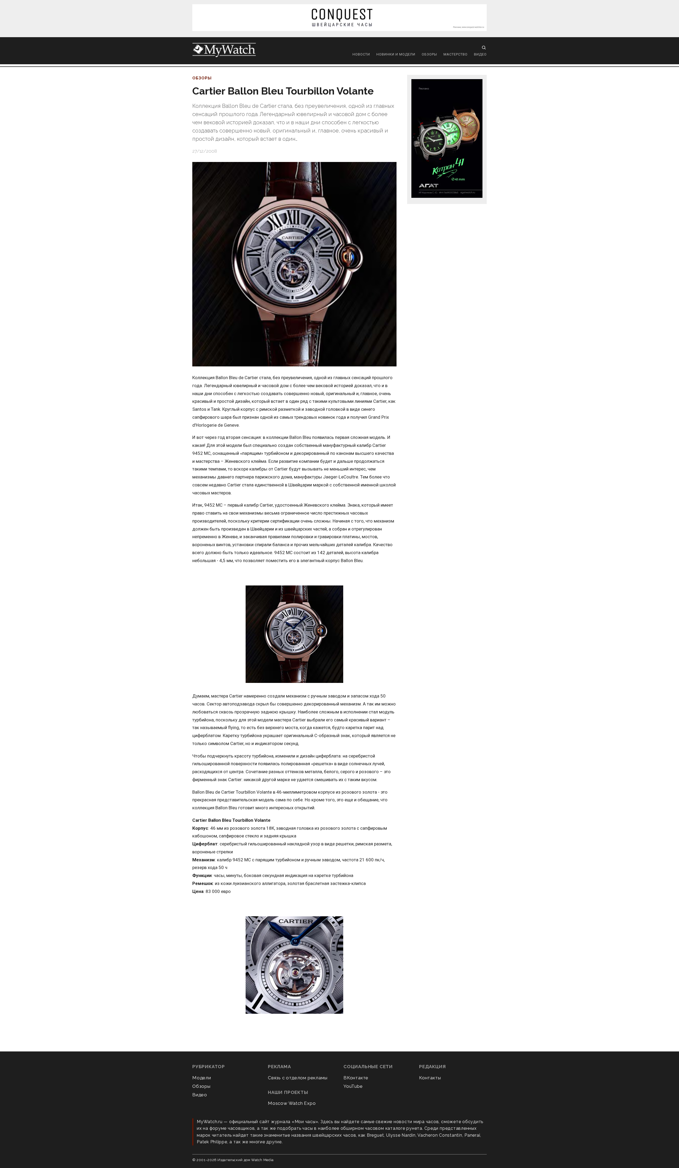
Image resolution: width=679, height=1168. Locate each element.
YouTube (353, 1086)
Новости (361, 54)
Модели (201, 1077)
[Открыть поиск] (484, 47)
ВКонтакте (355, 1077)
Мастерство (455, 54)
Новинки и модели (395, 54)
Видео (480, 54)
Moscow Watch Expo (292, 1103)
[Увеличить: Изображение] (294, 965)
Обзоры (429, 54)
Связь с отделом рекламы (297, 1077)
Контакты (430, 1077)
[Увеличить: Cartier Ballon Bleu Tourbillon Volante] (294, 264)
